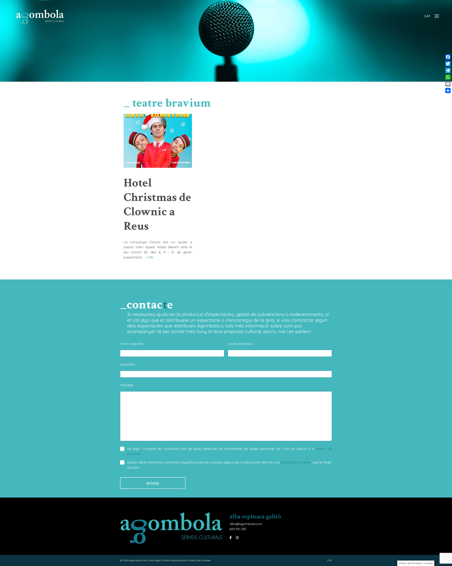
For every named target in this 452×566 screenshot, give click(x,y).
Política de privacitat (174, 560)
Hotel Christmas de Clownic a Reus (157, 204)
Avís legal (154, 560)
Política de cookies (199, 560)
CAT (427, 16)
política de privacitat (296, 462)
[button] (436, 16)
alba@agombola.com (246, 524)
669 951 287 (238, 529)
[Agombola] (41, 16)
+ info (150, 257)
